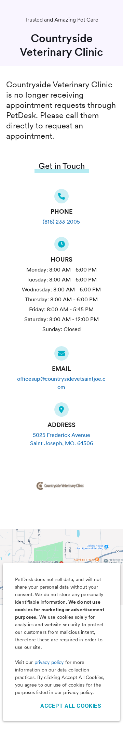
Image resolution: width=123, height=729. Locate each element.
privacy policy (49, 662)
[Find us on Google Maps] (61, 411)
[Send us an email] (61, 355)
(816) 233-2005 (61, 221)
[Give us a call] (61, 198)
